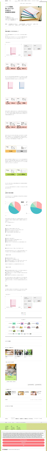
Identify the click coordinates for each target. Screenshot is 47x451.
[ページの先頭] (42, 422)
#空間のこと (22, 0)
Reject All (23, 442)
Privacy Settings (23, 439)
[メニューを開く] (41, 0)
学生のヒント (30, 3)
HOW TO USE (26, 3)
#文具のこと (16, 0)
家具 (17, 426)
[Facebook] (22, 314)
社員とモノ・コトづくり (7, 428)
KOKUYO (6, 422)
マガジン (10, 0)
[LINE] (25, 314)
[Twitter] (21, 314)
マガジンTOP (9, 422)
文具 (11, 426)
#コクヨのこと (29, 0)
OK (23, 445)
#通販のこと (25, 0)
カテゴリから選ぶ (13, 427)
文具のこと (24, 3)
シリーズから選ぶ (13, 428)
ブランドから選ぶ (18, 428)
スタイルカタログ (33, 0)
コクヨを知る (6, 426)
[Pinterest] (24, 314)
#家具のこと (19, 0)
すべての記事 (37, 0)
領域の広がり (6, 427)
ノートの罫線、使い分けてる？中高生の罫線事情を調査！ (20, 422)
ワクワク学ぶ (21, 3)
